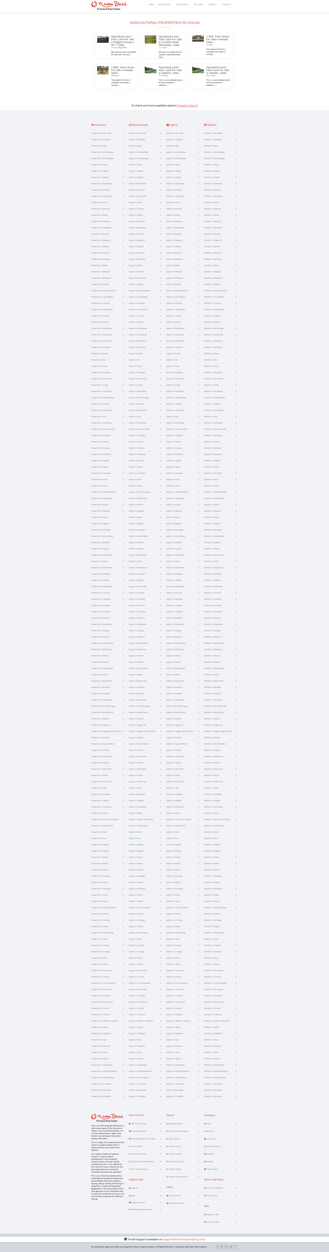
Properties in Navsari (100, 750)
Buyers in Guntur (136, 441)
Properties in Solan (99, 939)
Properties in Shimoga (100, 920)
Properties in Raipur (100, 857)
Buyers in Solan (135, 939)
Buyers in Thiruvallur (138, 970)
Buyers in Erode (136, 385)
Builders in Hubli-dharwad (215, 492)
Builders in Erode (211, 385)
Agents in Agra (172, 146)
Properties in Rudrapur (101, 888)
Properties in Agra (99, 146)
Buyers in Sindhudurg (138, 932)
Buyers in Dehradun (137, 341)
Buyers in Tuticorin (137, 1014)
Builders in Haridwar (213, 473)
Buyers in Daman (136, 322)
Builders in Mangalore (213, 624)
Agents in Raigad (173, 844)
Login (132, 1195)
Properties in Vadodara (101, 1033)
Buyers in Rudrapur (137, 888)
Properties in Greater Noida (103, 429)
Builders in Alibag (211, 171)
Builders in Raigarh (212, 851)
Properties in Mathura (100, 637)
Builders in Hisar (211, 479)
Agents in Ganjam (174, 404)
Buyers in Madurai (137, 618)
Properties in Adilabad (101, 139)
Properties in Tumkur (100, 1008)
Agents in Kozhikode (175, 586)
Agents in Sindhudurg (175, 932)
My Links (198, 4)
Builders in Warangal (213, 1090)
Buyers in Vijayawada (138, 1065)
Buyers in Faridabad (137, 391)
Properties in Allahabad (101, 183)
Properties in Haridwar (101, 473)
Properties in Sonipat (100, 945)
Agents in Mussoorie (175, 700)
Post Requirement (139, 1131)
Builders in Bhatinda (213, 259)
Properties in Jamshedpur (102, 536)
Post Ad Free (164, 4)
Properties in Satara (99, 901)
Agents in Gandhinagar (176, 397)
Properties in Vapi (99, 1039)
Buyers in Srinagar (137, 951)
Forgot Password (138, 1202)
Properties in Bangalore (101, 227)
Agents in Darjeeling (175, 334)
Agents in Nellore (173, 762)
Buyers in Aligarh (136, 177)
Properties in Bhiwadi (100, 271)
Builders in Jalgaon (212, 523)
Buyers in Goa (135, 416)
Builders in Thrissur (212, 977)
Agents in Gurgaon (174, 448)
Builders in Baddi (211, 215)
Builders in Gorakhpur (213, 423)
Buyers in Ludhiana (137, 611)
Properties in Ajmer (99, 164)
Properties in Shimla (100, 914)
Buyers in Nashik (136, 737)
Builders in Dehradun (213, 341)
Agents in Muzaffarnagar (177, 706)
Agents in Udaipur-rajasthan (178, 1021)
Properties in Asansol (100, 208)
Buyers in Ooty (135, 788)
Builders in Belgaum (213, 240)
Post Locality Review (139, 1169)
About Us (210, 1131)
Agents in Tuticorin (174, 1014)
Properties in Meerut (100, 655)
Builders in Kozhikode (213, 586)
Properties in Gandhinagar (102, 397)
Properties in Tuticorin (101, 1014)
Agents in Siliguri (173, 926)
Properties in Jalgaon (100, 523)
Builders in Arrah (211, 202)
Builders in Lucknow (212, 605)
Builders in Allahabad (213, 183)
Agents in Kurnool (174, 593)
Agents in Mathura (174, 637)
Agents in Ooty (172, 788)
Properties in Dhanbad (101, 347)
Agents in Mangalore (175, 624)
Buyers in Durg (135, 366)
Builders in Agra (211, 146)
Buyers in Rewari (136, 882)
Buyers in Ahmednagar (139, 158)
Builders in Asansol (212, 208)
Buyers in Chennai (137, 303)
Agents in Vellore (173, 1058)
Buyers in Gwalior (136, 460)
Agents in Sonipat (174, 945)
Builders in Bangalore (213, 227)
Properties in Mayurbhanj (102, 643)
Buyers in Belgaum (137, 240)
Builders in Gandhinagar (214, 397)
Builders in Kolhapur (213, 574)
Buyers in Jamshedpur (138, 536)
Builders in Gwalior (212, 460)
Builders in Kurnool (212, 593)
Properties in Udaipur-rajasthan (105, 1021)
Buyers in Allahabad (137, 183)
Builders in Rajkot (211, 863)
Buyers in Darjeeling (137, 334)
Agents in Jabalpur (174, 511)
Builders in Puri (210, 838)
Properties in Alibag (99, 171)
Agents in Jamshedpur (176, 536)
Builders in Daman (212, 322)
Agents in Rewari (173, 882)
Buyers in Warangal (137, 1090)
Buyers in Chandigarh (138, 297)
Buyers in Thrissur (137, 977)
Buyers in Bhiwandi (137, 278)
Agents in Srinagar (174, 951)
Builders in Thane (211, 964)
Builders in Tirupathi (213, 995)
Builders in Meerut (212, 655)
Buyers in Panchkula (137, 807)
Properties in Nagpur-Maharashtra (106, 731)
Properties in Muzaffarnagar (103, 706)
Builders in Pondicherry (214, 825)
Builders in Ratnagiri (213, 876)
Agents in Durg (172, 366)
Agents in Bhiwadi (174, 271)
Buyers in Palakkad (137, 794)
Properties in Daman (100, 322)
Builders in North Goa (213, 781)
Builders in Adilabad (213, 139)
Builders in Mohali (212, 662)
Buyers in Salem (136, 895)
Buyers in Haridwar (137, 473)
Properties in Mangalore (101, 624)
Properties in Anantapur (101, 196)
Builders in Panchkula (213, 807)
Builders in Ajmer (211, 164)
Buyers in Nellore (136, 762)
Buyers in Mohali (136, 662)
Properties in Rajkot (99, 863)
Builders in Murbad (212, 693)
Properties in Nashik (100, 737)
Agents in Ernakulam (175, 378)
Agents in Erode (173, 385)
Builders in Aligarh (212, 177)
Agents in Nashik (173, 737)
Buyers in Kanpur (136, 548)
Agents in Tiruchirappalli (177, 983)
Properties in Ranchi (100, 869)
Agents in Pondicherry (175, 825)
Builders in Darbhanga (214, 328)
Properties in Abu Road (101, 133)
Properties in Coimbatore (102, 309)
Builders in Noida (211, 775)
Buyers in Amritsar (137, 190)
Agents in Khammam (175, 555)
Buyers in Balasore (137, 221)
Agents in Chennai (174, 303)
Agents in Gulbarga (174, 435)
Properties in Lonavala (100, 599)
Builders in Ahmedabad (214, 152)
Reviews (209, 1161)
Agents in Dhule (173, 353)
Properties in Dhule (99, 353)
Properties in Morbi (99, 674)
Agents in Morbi (173, 674)
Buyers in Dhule (136, 353)
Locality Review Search (178, 1176)
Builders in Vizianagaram (215, 1077)
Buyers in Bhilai (135, 265)
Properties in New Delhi (101, 769)
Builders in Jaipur (211, 517)
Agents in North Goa (175, 781)
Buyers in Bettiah (136, 246)
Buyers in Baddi (136, 215)
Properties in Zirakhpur (101, 1096)
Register (134, 1188)
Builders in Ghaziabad (213, 410)
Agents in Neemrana (175, 756)
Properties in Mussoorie (101, 700)
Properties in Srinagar (100, 951)
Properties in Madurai (100, 618)
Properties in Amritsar (100, 190)
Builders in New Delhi (213, 769)
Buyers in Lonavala (137, 599)
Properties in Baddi (99, 215)
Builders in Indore (212, 504)
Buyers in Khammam (138, 555)
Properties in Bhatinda (101, 259)
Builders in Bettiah (212, 246)
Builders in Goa (210, 416)
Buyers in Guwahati (137, 454)
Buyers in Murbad (136, 693)
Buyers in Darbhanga (138, 328)
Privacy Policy (211, 1195)
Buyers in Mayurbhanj (138, 643)
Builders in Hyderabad (213, 498)
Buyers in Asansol (136, 208)
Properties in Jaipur (99, 517)
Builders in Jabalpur (212, 511)
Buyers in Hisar (135, 479)
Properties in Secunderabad (103, 907)
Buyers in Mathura (137, 637)
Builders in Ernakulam (213, 378)
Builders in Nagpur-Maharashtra (218, 731)
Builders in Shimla (212, 914)
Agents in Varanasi (174, 1046)
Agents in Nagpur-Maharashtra (179, 731)
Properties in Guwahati (101, 454)
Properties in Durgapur (101, 372)
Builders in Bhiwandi (213, 278)
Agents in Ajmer (173, 164)
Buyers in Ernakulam (138, 378)
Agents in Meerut (173, 655)
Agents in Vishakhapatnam (177, 1071)
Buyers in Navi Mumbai (139, 744)
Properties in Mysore (100, 718)
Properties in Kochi (99, 561)
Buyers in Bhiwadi (136, 271)
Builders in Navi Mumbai (215, 744)
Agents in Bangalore (175, 227)
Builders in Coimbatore (214, 309)
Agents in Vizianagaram (176, 1077)
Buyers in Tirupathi (137, 995)
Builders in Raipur (212, 857)
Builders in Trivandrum (214, 1002)
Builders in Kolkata (212, 580)
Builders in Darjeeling (213, 334)
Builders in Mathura (212, 637)
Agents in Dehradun (175, 341)
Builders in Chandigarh (214, 297)
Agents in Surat (173, 958)
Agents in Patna (173, 813)
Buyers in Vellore (136, 1058)
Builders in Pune (211, 832)
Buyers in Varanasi (137, 1046)
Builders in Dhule (211, 353)
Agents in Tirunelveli (175, 989)
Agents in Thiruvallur (175, 970)
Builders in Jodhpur (212, 542)
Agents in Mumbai (174, 687)
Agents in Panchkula (175, 807)
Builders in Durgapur (213, 372)
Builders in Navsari (212, 750)
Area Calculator (213, 1222)
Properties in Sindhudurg (102, 932)
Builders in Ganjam (212, 404)
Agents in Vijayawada (175, 1065)
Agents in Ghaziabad (175, 410)
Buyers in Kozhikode (137, 586)
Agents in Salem (173, 895)
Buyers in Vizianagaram (139, 1077)
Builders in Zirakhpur (213, 1096)
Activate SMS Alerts (138, 1154)
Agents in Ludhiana (174, 611)
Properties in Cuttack (100, 316)
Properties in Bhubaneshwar (103, 290)
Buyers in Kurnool (136, 593)
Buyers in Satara (136, 901)
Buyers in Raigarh (136, 851)
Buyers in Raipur (136, 857)
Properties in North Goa (101, 781)
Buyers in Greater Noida (139, 429)
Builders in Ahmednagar (214, 158)
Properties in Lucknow (100, 605)
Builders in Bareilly (212, 234)
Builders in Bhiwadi (212, 271)
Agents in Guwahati (174, 454)
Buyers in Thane (136, 964)
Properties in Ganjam (100, 404)
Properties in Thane (99, 964)
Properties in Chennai (100, 303)
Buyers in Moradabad (138, 668)
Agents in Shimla (173, 914)
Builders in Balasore (212, 221)
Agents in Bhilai (173, 265)
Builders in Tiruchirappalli (215, 983)
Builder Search (174, 1146)
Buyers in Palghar (136, 800)
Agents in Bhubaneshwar (177, 290)
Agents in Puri (172, 838)
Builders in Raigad (212, 844)
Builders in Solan (211, 939)
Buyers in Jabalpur (137, 511)
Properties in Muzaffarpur (102, 712)
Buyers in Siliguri (136, 926)
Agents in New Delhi (175, 769)
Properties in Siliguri (100, 926)
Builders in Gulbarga (213, 435)
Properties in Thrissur (100, 977)
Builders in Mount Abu (214, 681)
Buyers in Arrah (135, 202)
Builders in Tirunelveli (213, 989)
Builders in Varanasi (212, 1046)
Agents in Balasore (174, 221)
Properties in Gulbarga (101, 435)
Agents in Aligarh (173, 177)
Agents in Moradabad (175, 668)
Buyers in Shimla (136, 914)
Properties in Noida (99, 775)
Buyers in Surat (135, 958)
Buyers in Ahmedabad (138, 152)
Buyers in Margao (136, 630)
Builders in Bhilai (211, 265)
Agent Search (174, 1139)
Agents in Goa (172, 416)
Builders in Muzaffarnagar (215, 706)
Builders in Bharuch (212, 253)
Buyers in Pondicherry (138, 825)
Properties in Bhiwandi (101, 278)
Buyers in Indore (136, 504)
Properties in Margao (100, 630)
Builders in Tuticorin (213, 1014)
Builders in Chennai (212, 303)
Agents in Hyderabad (175, 498)
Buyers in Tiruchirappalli (139, 983)
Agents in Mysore (173, 718)
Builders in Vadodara (213, 1033)
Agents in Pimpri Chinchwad (178, 819)
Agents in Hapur (173, 467)
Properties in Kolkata (100, 580)
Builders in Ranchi (212, 869)
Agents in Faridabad (175, 391)
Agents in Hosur (173, 485)
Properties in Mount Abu (101, 681)
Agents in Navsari (174, 750)
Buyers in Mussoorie (138, 700)
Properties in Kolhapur (101, 574)
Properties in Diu (98, 360)
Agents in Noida (173, 775)
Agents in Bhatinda (174, 259)
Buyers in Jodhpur (136, 542)
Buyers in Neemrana (138, 756)
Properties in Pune (99, 832)
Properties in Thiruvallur (101, 970)
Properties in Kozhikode (101, 586)
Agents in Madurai (174, 618)
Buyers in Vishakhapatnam (140, 1071)
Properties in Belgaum (100, 240)
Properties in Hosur (99, 485)
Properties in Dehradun (101, 341)
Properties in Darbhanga (101, 328)
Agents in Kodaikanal (175, 567)
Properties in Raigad (100, 844)
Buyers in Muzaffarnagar (139, 706)
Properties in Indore (99, 504)
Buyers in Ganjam (136, 404)
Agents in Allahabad (175, 183)
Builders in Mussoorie (213, 700)
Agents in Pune (172, 832)
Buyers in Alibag (136, 171)
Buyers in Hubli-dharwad (139, 492)
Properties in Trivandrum (102, 1002)
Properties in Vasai (99, 1052)
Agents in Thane (173, 964)
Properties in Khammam (101, 555)
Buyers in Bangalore (137, 227)
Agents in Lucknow (174, 605)
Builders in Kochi (211, 561)
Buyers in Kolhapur (137, 574)
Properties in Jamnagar (101, 530)
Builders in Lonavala (213, 599)
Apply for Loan (212, 1214)
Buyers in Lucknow (137, 605)
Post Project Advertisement (142, 1161)
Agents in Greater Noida (176, 429)
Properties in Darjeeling (101, 334)
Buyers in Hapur (136, 467)
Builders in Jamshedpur (214, 536)
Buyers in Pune (135, 832)
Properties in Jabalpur (100, 511)
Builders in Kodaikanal (213, 567)
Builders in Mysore (212, 718)
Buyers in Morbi (136, 674)
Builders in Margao (212, 630)
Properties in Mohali (100, 662)
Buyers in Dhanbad (137, 347)
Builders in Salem (211, 895)
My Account (182, 4)
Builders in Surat (211, 958)
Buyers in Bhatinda (137, 259)
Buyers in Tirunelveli (138, 989)
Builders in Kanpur (212, 548)
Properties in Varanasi (100, 1046)
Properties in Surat (99, 958)
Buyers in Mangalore (138, 624)
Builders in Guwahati (213, 454)
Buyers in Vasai (135, 1052)
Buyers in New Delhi (137, 769)
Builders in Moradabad (214, 668)
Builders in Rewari (212, 882)
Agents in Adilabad (174, 139)
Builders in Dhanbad (213, 347)
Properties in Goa (98, 416)
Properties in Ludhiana (101, 611)
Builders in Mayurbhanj (214, 643)
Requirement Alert (176, 1203)
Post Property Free (138, 1123)
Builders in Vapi (211, 1039)
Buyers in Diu (134, 360)
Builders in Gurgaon (212, 448)
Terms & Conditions (214, 1188)
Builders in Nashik (212, 737)
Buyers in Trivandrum (138, 1002)
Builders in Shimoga (212, 920)
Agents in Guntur (173, 441)
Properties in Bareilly (100, 234)
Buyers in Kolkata (136, 580)
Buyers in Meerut (136, 655)
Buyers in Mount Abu (138, 681)
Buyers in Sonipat (136, 945)
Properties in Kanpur (100, 548)
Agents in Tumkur (174, 1008)
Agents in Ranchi (173, 869)
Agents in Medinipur (175, 649)
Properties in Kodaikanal (101, 567)
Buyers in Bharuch (137, 253)
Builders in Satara (212, 901)
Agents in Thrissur (174, 977)
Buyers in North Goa (137, 781)
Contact (226, 4)
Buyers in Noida (136, 775)
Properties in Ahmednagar (102, 158)
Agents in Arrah (173, 202)
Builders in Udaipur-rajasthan (217, 1021)
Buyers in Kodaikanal (138, 567)
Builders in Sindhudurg (214, 932)
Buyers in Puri (135, 838)
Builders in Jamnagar (213, 530)
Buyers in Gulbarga (137, 435)
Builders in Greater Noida (215, 429)
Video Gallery (212, 1169)
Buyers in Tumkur (136, 1008)
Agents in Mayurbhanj (176, 643)
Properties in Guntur (100, 441)
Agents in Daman (173, 322)
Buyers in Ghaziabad (138, 410)
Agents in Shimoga (174, 920)
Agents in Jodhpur (174, 542)
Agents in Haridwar (174, 473)
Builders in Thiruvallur (213, 970)
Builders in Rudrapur (213, 888)
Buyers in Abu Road (137, 133)
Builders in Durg (211, 366)
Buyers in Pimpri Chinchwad (141, 819)
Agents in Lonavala (174, 599)
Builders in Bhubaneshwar (215, 290)
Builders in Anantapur (213, 196)
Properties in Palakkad (100, 794)
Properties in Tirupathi (101, 995)
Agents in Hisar (173, 479)
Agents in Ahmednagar (176, 158)
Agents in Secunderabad (177, 907)
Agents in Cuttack (173, 316)
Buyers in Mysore (136, 718)
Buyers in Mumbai (137, 687)
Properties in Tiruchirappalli (103, 983)
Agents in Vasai (173, 1052)
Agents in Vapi (172, 1039)
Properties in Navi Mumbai (102, 744)
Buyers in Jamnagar (137, 530)
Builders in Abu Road (213, 133)
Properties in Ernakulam (101, 378)
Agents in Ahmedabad (176, 152)
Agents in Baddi (173, 215)
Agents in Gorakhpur (175, 423)
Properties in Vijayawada (101, 1065)
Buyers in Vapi (135, 1039)
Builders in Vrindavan (213, 1084)
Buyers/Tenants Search (178, 1131)
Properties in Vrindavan (101, 1084)
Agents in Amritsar (174, 190)
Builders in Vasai (211, 1052)
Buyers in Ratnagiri (137, 876)
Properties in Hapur (99, 467)
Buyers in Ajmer (136, 164)
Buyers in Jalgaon (136, 523)
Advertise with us (213, 1146)
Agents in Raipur (173, 857)
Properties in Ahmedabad (102, 152)
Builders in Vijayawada (214, 1065)
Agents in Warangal (174, 1090)
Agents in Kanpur (173, 548)
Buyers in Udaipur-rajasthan (141, 1021)
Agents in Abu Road (174, 133)
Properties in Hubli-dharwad (103, 492)
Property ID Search (176, 1161)
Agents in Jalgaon (173, 523)
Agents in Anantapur (175, 196)
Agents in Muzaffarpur (176, 712)
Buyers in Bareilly (136, 234)
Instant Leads (136, 1146)
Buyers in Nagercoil (137, 725)
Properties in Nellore (100, 762)
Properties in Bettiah (100, 246)
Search (212, 4)
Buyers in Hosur (136, 485)
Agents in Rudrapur (174, 888)
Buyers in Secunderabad (139, 907)
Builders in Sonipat (212, 945)
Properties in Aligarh (100, 177)
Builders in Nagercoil (213, 725)
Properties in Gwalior (100, 460)
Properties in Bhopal (100, 284)
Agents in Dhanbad (174, 347)
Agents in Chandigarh (175, 297)
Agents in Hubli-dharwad (177, 492)
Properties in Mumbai (100, 687)
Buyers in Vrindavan (137, 1084)
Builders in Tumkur (212, 1008)
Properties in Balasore (100, 221)
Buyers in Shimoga (137, 920)
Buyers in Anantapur (138, 196)
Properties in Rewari (100, 882)
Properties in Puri (98, 838)
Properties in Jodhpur (100, 542)
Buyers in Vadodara (137, 1033)
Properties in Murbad (100, 693)
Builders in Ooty (211, 788)
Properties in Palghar (100, 800)
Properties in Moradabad (102, 668)
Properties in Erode (99, 385)
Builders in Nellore (212, 762)
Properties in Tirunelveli (101, 989)
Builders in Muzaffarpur (214, 712)
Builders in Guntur (212, 441)
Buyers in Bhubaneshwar (140, 290)
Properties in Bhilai (99, 265)
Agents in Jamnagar (174, 530)
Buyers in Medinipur (138, 649)
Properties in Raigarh (100, 851)
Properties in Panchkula (101, 807)
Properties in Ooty (99, 788)
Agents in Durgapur (174, 372)
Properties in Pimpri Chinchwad (105, 819)
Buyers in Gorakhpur (138, 423)
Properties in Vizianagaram (103, 1077)
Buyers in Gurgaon (137, 448)
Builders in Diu (210, 360)
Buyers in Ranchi (136, 869)
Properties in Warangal (101, 1090)
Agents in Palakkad (174, 794)
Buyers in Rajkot (136, 863)
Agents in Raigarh (174, 851)
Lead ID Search (174, 1169)
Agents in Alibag (173, 171)
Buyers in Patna (135, 813)
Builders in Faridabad (213, 391)
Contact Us (211, 1139)
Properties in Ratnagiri (101, 876)
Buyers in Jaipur (136, 517)
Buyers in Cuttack (136, 316)
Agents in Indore (173, 504)
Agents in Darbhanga (175, 328)
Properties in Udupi (99, 1027)
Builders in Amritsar (212, 190)
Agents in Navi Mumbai (176, 744)
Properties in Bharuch (100, 253)
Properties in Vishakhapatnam (104, 1071)
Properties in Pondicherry (102, 825)
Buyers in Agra (135, 146)
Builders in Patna (211, 813)
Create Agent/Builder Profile (143, 1139)
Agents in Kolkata (173, 580)
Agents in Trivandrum (175, 1002)
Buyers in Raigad (136, 844)
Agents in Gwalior (174, 460)
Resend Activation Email (141, 1209)
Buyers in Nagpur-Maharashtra (142, 731)
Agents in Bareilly (173, 234)
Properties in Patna (99, 813)
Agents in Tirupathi (174, 995)
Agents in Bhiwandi (174, 278)
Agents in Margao (174, 630)
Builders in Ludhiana (213, 611)
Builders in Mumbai (212, 687)
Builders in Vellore (212, 1058)
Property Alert (174, 1195)
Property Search (175, 1123)
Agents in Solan (173, 939)
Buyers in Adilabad (137, 139)
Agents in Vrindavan (175, 1084)
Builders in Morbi (211, 674)
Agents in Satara (173, 901)
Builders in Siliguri (212, 926)
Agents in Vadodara (174, 1033)
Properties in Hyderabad (101, 498)
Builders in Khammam (213, 555)
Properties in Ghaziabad (101, 410)
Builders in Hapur (211, 467)
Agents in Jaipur (173, 517)
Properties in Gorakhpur (101, 423)
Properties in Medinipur (101, 649)
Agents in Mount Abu (175, 681)
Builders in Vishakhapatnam (216, 1071)
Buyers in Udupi (136, 1027)
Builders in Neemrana (213, 756)
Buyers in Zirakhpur (137, 1096)
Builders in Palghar (212, 800)
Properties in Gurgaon (100, 448)
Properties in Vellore (100, 1058)
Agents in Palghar (174, 800)
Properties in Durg (99, 366)
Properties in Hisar (99, 479)
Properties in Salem (99, 895)
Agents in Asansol (174, 208)
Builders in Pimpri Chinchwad (217, 819)
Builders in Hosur (211, 485)
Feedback (210, 1154)
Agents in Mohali (173, 662)
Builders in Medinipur (213, 649)
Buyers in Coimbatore (138, 309)
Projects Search (175, 1154)
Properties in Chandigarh (102, 297)
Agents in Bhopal (173, 284)
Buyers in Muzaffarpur (138, 712)
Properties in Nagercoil (101, 725)
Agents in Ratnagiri (174, 876)
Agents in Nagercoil (174, 725)
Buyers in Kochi (135, 561)
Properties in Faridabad (101, 391)
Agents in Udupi (173, 1027)
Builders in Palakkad (213, 794)
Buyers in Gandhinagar (139, 397)
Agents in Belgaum (174, 240)
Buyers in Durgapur (137, 372)
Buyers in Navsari (136, 750)
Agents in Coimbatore (175, 309)
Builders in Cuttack (212, 316)
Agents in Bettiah (173, 246)
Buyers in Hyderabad (138, 498)
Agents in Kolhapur (174, 574)
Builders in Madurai (212, 618)
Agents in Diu (172, 360)
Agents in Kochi (173, 561)
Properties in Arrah (99, 202)
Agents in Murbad (174, 693)
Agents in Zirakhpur (175, 1096)
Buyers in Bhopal (136, 284)
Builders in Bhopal (212, 284)
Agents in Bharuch (174, 253)
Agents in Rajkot (173, 863)
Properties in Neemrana (101, 756)
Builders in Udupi (211, 1027)
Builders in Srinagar (212, 951)
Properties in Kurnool (100, 593)
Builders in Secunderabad (215, 907)
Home (151, 4)
